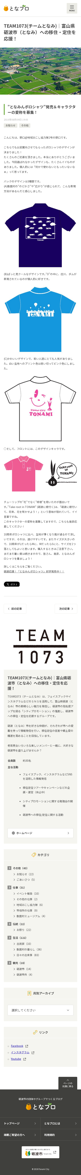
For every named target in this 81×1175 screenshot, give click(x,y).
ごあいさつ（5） (27, 879)
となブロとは (52, 1123)
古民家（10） (25, 944)
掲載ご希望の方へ (14, 1135)
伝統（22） (19, 924)
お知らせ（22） (26, 874)
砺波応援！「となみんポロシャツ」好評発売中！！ (34, 571)
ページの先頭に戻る (67, 1085)
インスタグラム (20, 1052)
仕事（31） (19, 887)
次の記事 (64, 608)
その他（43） (21, 868)
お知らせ (10, 125)
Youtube (16, 1059)
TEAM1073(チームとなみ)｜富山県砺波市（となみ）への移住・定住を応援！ (40, 32)
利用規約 (49, 1135)
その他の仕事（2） (28, 899)
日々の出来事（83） (29, 955)
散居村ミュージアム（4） (32, 916)
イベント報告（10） (29, 893)
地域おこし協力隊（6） (30, 905)
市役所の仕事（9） (28, 910)
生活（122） (20, 938)
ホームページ (24, 833)
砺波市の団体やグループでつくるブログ (41, 1099)
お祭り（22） (25, 930)
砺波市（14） (25, 969)
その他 (24, 125)
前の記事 (16, 608)
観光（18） (19, 963)
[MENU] (72, 8)
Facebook (17, 1046)
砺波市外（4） (25, 974)
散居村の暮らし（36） (30, 949)
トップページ (12, 1123)
